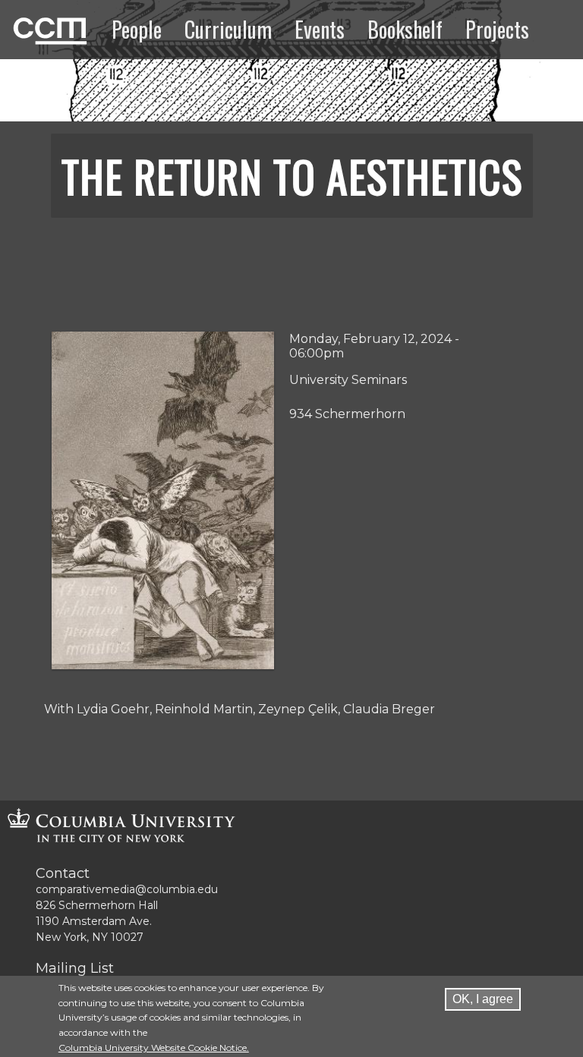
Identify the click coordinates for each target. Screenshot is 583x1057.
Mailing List (75, 969)
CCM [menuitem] (29, 29)
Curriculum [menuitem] (228, 29)
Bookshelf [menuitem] (405, 29)
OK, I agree (482, 999)
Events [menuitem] (320, 29)
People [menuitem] (137, 29)
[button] (163, 665)
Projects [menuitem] (497, 29)
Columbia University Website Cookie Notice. (153, 1047)
